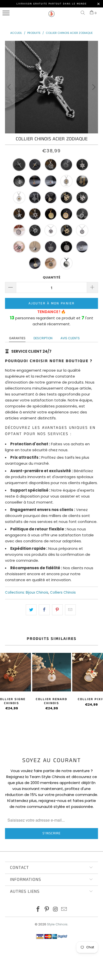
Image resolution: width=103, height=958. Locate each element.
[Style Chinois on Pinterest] (47, 909)
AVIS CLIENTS (70, 338)
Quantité (51, 277)
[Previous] (10, 87)
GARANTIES (17, 338)
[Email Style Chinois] (64, 909)
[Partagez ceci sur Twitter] (31, 609)
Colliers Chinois (63, 592)
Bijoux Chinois (37, 592)
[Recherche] (83, 13)
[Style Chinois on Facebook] (38, 909)
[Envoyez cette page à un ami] (70, 609)
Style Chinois (57, 924)
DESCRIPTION (43, 338)
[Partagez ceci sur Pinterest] (57, 609)
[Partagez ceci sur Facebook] (44, 609)
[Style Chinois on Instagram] (56, 909)
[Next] (93, 87)
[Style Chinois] (51, 16)
